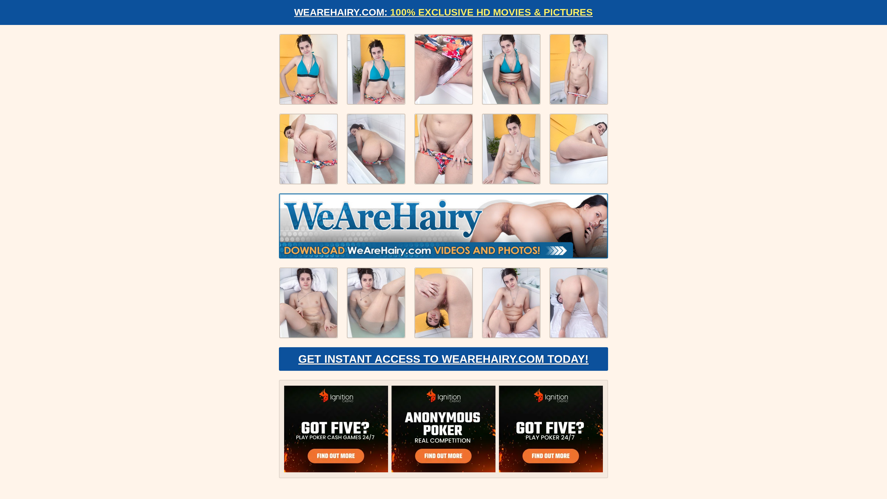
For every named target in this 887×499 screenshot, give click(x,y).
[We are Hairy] (443, 226)
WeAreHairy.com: (443, 12)
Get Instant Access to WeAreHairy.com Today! (443, 359)
